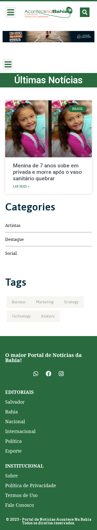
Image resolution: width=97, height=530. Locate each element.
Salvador (15, 402)
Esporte (13, 451)
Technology (21, 316)
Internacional (20, 431)
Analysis (48, 316)
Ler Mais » (21, 186)
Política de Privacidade (30, 485)
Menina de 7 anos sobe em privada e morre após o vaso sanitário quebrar (47, 172)
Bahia (11, 412)
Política (13, 441)
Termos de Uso (21, 495)
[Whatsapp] (36, 373)
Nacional (15, 421)
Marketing (45, 302)
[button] (10, 12)
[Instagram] (61, 373)
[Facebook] (48, 373)
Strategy (71, 302)
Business (19, 302)
